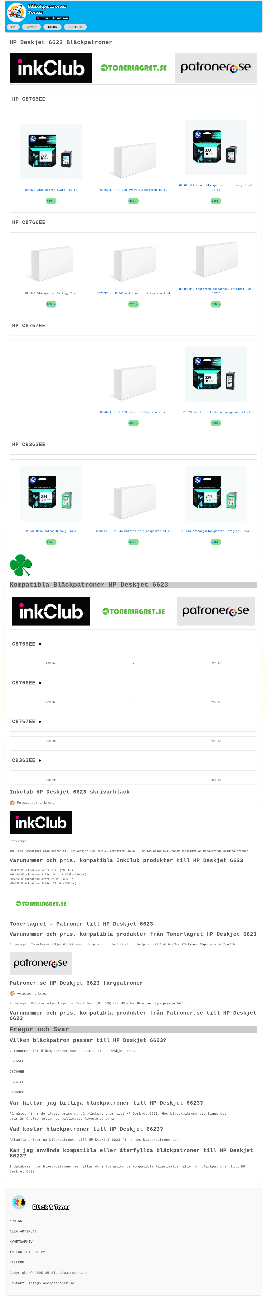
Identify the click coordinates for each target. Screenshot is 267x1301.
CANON (31, 26)
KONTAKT (17, 1221)
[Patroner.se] (216, 67)
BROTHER (75, 26)
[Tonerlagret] (133, 67)
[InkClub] (51, 67)
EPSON (52, 26)
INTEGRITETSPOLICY (27, 1252)
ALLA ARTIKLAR (23, 1232)
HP (13, 26)
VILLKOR (17, 1262)
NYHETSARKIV (21, 1242)
